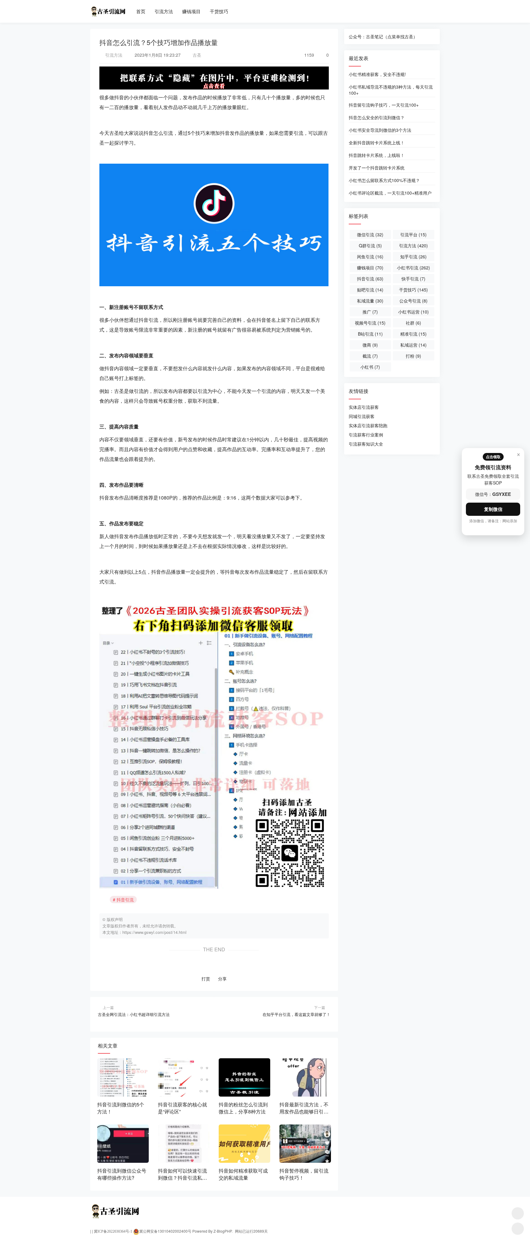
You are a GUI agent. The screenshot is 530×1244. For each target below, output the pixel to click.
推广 (370, 312)
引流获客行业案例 (366, 435)
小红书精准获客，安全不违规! (377, 74)
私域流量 (370, 301)
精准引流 (413, 334)
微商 (370, 345)
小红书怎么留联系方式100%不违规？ (384, 180)
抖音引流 (125, 899)
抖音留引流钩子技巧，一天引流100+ (384, 105)
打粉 (413, 356)
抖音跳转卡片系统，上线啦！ (377, 155)
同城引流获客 (361, 416)
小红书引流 (413, 267)
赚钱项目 (191, 11)
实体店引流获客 (364, 407)
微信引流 (370, 234)
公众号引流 (413, 301)
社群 (413, 323)
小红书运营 (413, 312)
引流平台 (413, 234)
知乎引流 (413, 256)
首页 (140, 11)
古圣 (196, 55)
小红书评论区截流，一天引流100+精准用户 (390, 193)
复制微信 (493, 509)
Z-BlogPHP (222, 1231)
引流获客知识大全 (366, 444)
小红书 (370, 367)
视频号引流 (370, 323)
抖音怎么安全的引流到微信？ (377, 117)
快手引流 (413, 279)
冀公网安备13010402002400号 (165, 1231)
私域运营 (413, 345)
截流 (370, 356)
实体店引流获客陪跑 (368, 425)
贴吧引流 (370, 290)
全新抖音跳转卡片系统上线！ (377, 142)
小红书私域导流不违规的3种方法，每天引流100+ (391, 89)
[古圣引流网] (107, 8)
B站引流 (370, 334)
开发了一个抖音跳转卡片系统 (377, 168)
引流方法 (164, 11)
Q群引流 (370, 245)
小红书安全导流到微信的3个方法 (380, 130)
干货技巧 (219, 11)
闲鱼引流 (370, 256)
